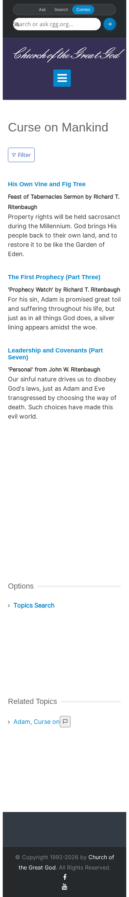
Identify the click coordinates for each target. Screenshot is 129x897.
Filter (24, 155)
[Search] (110, 24)
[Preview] (65, 721)
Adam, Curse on (36, 721)
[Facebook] (64, 877)
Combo (83, 9)
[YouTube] (64, 886)
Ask (42, 9)
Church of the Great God (64, 55)
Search (61, 9)
